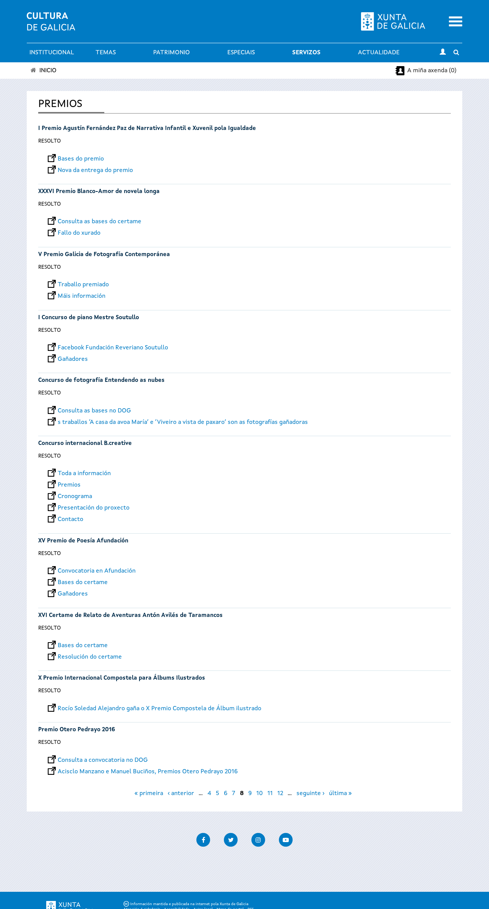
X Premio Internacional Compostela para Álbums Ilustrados (121, 678)
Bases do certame (83, 582)
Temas (106, 53)
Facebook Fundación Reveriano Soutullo (113, 348)
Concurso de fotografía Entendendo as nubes (101, 380)
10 (259, 794)
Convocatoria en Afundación (97, 571)
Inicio (48, 71)
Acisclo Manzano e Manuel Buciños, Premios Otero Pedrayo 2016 (148, 772)
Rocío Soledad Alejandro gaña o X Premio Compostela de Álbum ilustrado (159, 709)
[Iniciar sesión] (443, 52)
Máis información (81, 296)
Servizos (306, 53)
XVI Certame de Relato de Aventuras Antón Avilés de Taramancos (130, 615)
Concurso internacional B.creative (85, 443)
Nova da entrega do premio (95, 170)
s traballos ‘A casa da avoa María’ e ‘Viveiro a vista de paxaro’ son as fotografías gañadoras (183, 422)
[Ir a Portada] (51, 26)
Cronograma (75, 496)
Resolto (49, 141)
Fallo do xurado (79, 233)
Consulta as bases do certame (99, 222)
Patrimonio (171, 53)
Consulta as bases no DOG (94, 411)
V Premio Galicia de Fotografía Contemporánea (104, 255)
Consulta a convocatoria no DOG (103, 760)
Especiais (241, 53)
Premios (69, 485)
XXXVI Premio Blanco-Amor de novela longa (99, 192)
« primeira (148, 794)
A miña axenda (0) (432, 71)
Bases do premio (81, 159)
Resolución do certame (90, 657)
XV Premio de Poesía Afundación (83, 541)
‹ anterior (181, 794)
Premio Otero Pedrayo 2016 (76, 730)
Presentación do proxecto (94, 508)
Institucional (51, 53)
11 (270, 794)
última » (340, 794)
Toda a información (84, 474)
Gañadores (73, 359)
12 (280, 794)
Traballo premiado (83, 285)
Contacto (70, 519)
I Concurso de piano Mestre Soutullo (89, 318)
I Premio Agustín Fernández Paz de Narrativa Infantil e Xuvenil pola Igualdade (147, 128)
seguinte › (310, 794)
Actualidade (379, 53)
